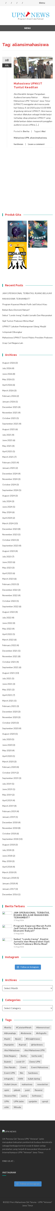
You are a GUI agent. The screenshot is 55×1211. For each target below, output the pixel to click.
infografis (8, 1078)
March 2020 (8, 761)
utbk (6, 1107)
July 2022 (6, 617)
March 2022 (8, 639)
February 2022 (9, 645)
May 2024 (7, 512)
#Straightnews (33, 1038)
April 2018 (7, 866)
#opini (7, 1038)
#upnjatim (9, 1044)
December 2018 (10, 822)
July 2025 (6, 434)
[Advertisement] (27, 182)
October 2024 (9, 484)
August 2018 (8, 844)
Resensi (38, 1090)
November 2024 (10, 479)
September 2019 (10, 778)
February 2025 (9, 462)
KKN (20, 1078)
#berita (7, 1027)
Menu (42, 2)
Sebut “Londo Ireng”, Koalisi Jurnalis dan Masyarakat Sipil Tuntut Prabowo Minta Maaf (32, 941)
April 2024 (7, 518)
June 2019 (7, 789)
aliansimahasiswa (38, 138)
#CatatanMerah (23, 1027)
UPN (6, 1101)
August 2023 (8, 551)
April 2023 (7, 573)
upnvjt (45, 1101)
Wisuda (17, 1107)
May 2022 (7, 628)
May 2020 (7, 750)
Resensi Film (10, 1095)
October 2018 (9, 833)
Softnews (36, 1095)
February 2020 (9, 767)
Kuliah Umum (10, 1084)
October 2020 (9, 722)
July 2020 (6, 739)
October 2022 (9, 601)
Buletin (7, 1061)
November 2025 (10, 412)
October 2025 (9, 418)
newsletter (42, 1084)
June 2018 (7, 855)
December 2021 (10, 650)
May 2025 (7, 446)
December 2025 (10, 407)
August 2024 (8, 495)
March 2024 (8, 523)
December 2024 (10, 473)
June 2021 (7, 684)
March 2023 (8, 578)
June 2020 (7, 745)
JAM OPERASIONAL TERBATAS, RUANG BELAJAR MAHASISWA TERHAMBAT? (32, 915)
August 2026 (8, 362)
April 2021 (7, 695)
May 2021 (7, 689)
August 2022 (8, 612)
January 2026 (8, 401)
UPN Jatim (19, 1101)
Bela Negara (10, 1056)
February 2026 (9, 396)
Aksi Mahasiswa (11, 1050)
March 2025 (8, 457)
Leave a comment (36, 144)
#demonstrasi (43, 1027)
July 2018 (6, 850)
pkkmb (17, 1090)
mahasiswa (27, 1084)
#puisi (18, 1038)
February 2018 (9, 877)
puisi (27, 1090)
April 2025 (7, 451)
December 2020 (10, 711)
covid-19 (20, 1061)
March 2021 (8, 700)
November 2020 (10, 717)
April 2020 (7, 756)
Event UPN (9, 1073)
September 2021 (10, 667)
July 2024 (6, 501)
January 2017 (8, 889)
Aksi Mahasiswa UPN (34, 1050)
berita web (37, 1056)
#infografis (41, 1033)
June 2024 (7, 506)
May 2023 (7, 567)
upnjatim (33, 1101)
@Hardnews (37, 1044)
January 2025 (8, 468)
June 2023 (7, 562)
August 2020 (8, 734)
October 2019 (9, 772)
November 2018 (10, 828)
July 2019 (6, 783)
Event (23, 1067)
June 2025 (7, 440)
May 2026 (7, 379)
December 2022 (10, 590)
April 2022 (7, 634)
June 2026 (7, 374)
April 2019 (7, 800)
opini (6, 1090)
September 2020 (10, 728)
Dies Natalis (10, 1067)
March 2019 (8, 805)
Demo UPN (34, 1061)
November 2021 (10, 656)
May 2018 (7, 861)
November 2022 (10, 595)
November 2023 (10, 534)
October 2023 (9, 540)
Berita (26, 131)
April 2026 (7, 385)
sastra (24, 1095)
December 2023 (10, 529)
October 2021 (9, 662)
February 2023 (9, 584)
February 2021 (9, 706)
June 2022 (7, 623)
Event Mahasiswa (39, 1067)
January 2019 (8, 817)
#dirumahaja (10, 1033)
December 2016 (10, 894)
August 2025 (8, 429)
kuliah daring (34, 1078)
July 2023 (6, 556)
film (21, 1073)
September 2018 (10, 839)
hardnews (18, 144)
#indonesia (26, 1033)
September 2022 (10, 606)
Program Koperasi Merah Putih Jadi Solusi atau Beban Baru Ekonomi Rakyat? (32, 928)
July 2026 (6, 368)
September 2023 (10, 545)
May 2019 (7, 794)
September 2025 (10, 423)
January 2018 (8, 883)
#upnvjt (22, 1044)
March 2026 (8, 390)
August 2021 (8, 673)
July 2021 (6, 678)
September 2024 (10, 490)
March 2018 (8, 872)
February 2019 (9, 811)
